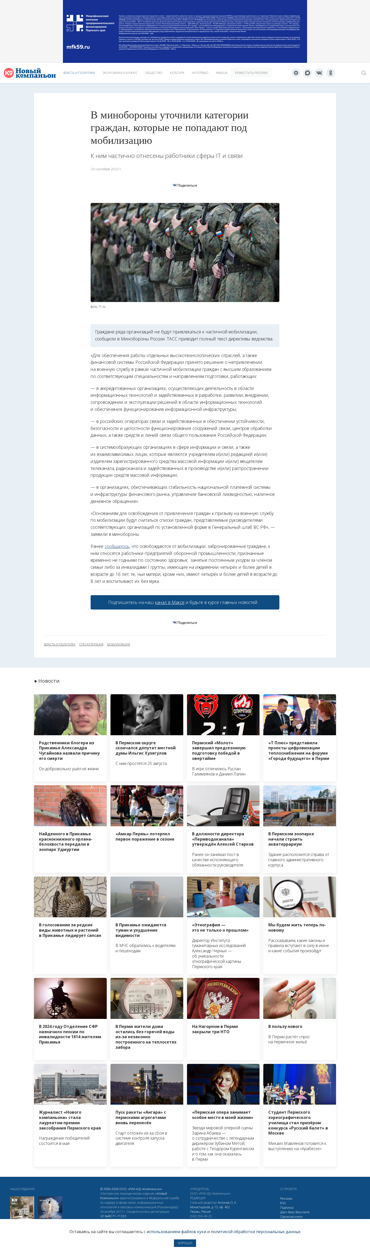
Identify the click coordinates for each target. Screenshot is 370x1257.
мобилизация (118, 644)
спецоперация (91, 644)
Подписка (286, 1207)
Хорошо (185, 1243)
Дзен (283, 1212)
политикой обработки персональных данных (256, 1231)
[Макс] (307, 72)
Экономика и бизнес (119, 73)
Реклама (286, 1198)
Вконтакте (302, 1212)
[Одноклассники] (330, 72)
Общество (153, 73)
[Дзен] (296, 72)
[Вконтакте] (319, 72)
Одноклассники (291, 1217)
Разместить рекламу (251, 73)
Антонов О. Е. (227, 1202)
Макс (291, 1212)
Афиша (221, 73)
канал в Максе (169, 602)
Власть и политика (79, 73)
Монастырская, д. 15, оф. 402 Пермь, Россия (210, 1209)
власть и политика (59, 644)
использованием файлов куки (176, 1231)
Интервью (200, 73)
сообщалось (117, 546)
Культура (177, 73)
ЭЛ (113, 1216)
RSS (283, 1203)
